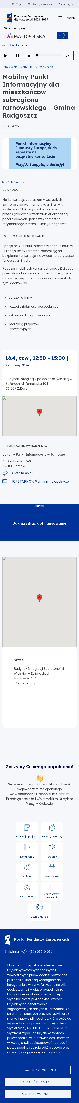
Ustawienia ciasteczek (38, 1070)
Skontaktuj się (14, 28)
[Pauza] (17, 55)
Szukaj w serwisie (42, 4)
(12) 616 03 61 (22, 473)
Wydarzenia (19, 45)
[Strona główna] (27, 18)
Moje (18, 4)
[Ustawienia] (67, 55)
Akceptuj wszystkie (38, 1093)
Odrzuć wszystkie (37, 1081)
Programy (64, 4)
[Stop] (29, 55)
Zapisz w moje (16, 181)
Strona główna (3, 45)
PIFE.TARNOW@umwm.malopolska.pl (40, 481)
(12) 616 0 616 (40, 951)
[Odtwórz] (5, 55)
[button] (39, 412)
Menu (70, 18)
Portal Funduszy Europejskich (41, 939)
